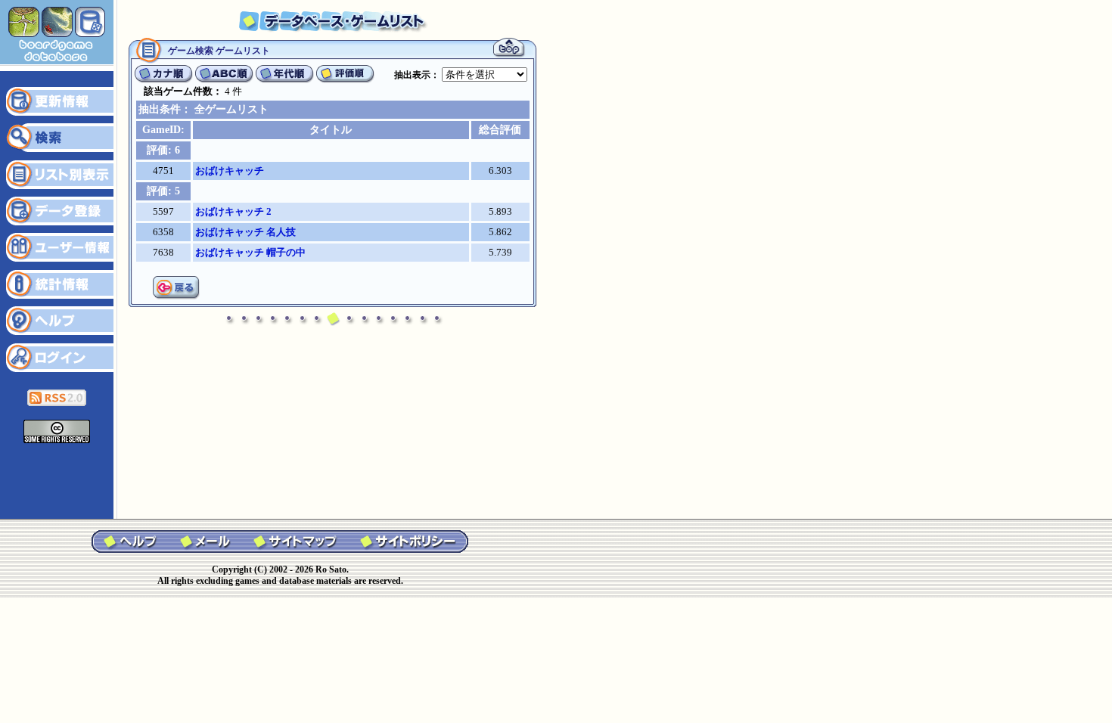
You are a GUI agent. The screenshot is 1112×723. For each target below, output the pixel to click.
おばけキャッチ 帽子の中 (250, 252)
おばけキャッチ (229, 170)
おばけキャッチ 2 (233, 211)
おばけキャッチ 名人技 (245, 231)
